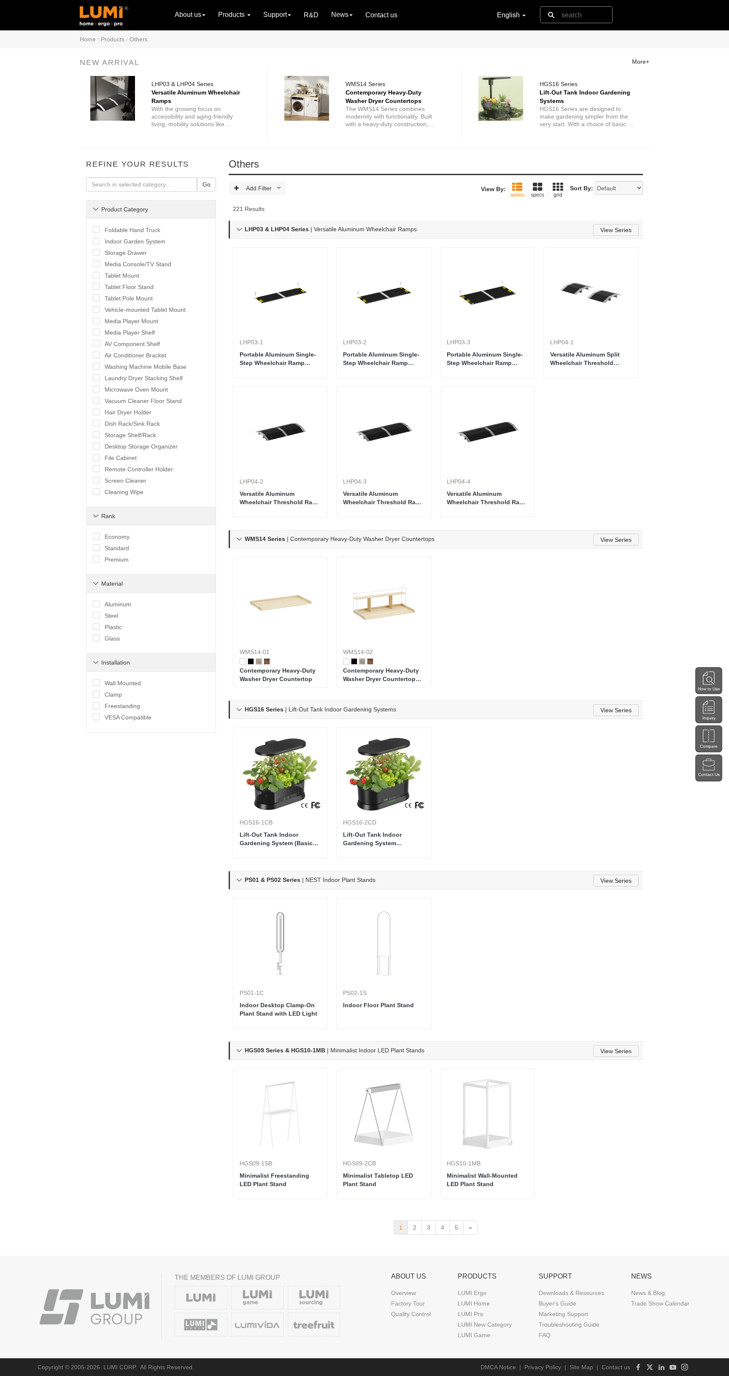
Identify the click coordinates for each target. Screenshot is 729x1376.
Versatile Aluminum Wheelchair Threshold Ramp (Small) (280, 498)
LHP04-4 (458, 481)
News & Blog (648, 1292)
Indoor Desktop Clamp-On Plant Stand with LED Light (278, 1009)
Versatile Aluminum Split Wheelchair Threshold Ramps (585, 359)
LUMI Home (474, 1303)
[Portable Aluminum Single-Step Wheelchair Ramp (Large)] (488, 293)
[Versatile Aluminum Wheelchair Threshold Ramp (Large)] (488, 432)
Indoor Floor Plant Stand (378, 1005)
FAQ (545, 1335)
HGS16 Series (559, 84)
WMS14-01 (255, 652)
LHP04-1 (562, 342)
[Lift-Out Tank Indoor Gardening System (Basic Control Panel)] (280, 773)
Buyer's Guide (557, 1303)
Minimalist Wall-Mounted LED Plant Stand (482, 1179)
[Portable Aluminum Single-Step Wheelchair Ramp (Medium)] (384, 293)
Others (139, 39)
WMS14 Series (365, 84)
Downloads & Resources (571, 1292)
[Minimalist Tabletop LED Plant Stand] (384, 1114)
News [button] (339, 14)
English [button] (509, 15)
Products (112, 39)
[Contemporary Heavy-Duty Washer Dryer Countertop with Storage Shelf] (384, 602)
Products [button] (232, 14)
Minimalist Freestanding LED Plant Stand (274, 1179)
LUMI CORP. (120, 1367)
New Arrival (110, 62)
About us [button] (188, 14)
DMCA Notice (498, 1367)
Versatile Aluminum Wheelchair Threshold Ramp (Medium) (383, 498)
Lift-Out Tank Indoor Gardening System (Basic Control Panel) (276, 839)
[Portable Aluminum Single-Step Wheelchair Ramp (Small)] (280, 293)
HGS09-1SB (256, 1163)
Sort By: (581, 188)
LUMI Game (474, 1335)
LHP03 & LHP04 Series (182, 84)
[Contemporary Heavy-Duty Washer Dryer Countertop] (280, 602)
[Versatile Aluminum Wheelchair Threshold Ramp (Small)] (280, 432)
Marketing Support (563, 1314)
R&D (311, 15)
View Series (616, 230)
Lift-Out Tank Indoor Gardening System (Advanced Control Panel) (380, 839)
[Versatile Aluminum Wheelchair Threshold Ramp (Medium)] (384, 432)
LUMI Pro (470, 1314)
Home (88, 39)
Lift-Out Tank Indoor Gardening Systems (585, 96)
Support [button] (275, 14)
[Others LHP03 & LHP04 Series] (112, 98)
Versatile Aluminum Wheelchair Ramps (195, 96)
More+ (640, 61)
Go (206, 184)
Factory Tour (408, 1303)
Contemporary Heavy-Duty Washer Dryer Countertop (278, 674)
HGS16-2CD (359, 822)
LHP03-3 (458, 342)
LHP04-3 (355, 481)
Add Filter (259, 188)
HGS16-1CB (256, 822)
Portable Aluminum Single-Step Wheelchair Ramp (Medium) (381, 359)
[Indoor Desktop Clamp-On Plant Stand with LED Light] (280, 943)
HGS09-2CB (359, 1163)
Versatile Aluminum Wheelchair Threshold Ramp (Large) (487, 498)
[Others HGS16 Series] (500, 98)
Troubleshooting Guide (569, 1324)
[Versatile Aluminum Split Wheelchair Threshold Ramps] (591, 293)
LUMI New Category (485, 1324)
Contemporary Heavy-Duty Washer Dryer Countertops (383, 96)
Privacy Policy (542, 1367)
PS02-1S (355, 992)
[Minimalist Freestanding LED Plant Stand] (280, 1114)
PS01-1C (252, 992)
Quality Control (411, 1314)
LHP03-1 (251, 342)
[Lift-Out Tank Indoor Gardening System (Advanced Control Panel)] (384, 773)
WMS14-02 (358, 652)
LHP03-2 (355, 342)
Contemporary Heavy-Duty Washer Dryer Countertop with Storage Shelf (381, 675)
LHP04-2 (251, 481)
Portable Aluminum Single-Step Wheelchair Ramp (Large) (485, 359)
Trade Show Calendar (660, 1303)
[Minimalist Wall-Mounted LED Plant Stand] (488, 1114)
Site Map (581, 1367)
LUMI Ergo (472, 1292)
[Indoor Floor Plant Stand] (384, 943)
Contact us (381, 15)
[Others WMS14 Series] (306, 98)
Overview (403, 1292)
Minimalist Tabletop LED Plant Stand (378, 1179)
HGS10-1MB (464, 1163)
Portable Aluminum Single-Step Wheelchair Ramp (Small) (278, 359)
